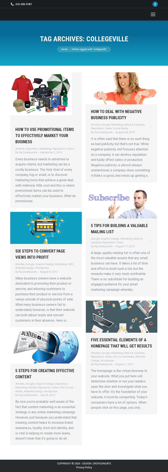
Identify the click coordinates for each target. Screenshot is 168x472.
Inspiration (32, 148)
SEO (70, 264)
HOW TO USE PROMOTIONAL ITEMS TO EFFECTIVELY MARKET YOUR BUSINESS (44, 135)
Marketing (45, 148)
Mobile (32, 387)
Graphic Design (110, 238)
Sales (70, 148)
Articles (19, 148)
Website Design (24, 267)
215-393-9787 (23, 4)
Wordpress (42, 267)
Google (105, 124)
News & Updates (134, 124)
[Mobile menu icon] (153, 14)
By (26, 152)
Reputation (58, 148)
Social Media (120, 128)
